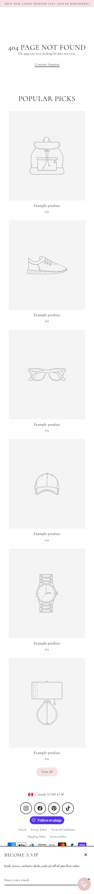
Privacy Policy (39, 829)
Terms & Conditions (63, 829)
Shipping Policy (37, 836)
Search (22, 829)
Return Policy (58, 836)
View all (47, 772)
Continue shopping (47, 64)
